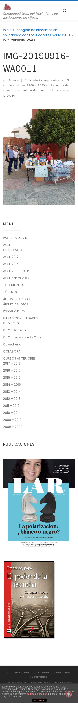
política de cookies (37, 694)
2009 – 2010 (12, 419)
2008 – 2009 (13, 427)
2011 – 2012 (11, 405)
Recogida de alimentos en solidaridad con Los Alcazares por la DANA (37, 90)
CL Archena (12, 344)
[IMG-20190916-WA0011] (39, 157)
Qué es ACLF (13, 249)
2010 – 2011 (11, 412)
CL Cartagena (14, 330)
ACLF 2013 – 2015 (16, 271)
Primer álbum (14, 311)
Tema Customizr (63, 682)
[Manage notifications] (68, 694)
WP (25, 682)
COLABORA (12, 351)
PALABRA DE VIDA (16, 237)
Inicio (7, 30)
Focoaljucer (28, 672)
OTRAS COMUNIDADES (20, 318)
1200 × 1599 (35, 85)
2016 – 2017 (12, 370)
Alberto (14, 80)
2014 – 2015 (12, 384)
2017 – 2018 (12, 363)
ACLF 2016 (11, 264)
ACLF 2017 (11, 257)
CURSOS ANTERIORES (19, 358)
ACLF (7, 244)
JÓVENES (10, 292)
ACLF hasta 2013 (16, 278)
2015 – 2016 (12, 377)
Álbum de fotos (15, 304)
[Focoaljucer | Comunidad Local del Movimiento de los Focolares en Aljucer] (7, 6)
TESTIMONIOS (13, 285)
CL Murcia (11, 323)
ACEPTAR (39, 700)
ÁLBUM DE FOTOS (16, 299)
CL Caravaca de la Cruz (22, 337)
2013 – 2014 (12, 391)
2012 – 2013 (12, 398)
